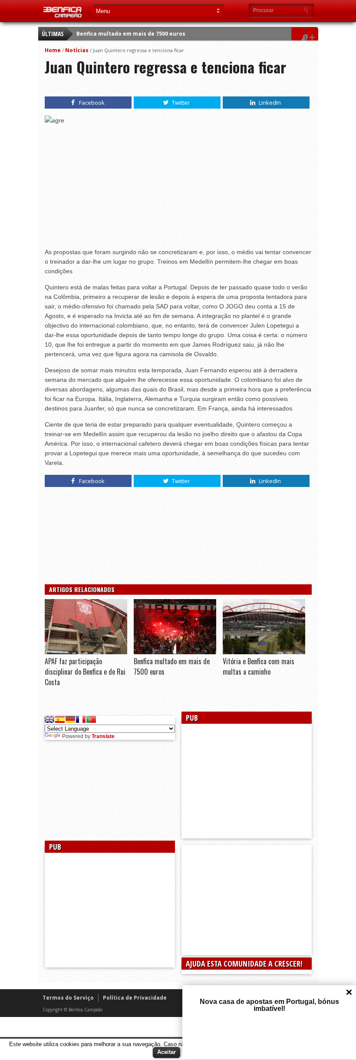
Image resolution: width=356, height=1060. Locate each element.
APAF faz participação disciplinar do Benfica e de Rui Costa (85, 671)
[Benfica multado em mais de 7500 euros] (175, 652)
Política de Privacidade (135, 997)
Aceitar (166, 1052)
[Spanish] (60, 719)
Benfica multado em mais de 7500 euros (130, 33)
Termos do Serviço (68, 997)
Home (53, 50)
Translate (103, 736)
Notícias (77, 50)
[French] (81, 719)
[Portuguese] (91, 719)
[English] (49, 719)
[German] (70, 719)
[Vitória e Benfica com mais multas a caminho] (264, 652)
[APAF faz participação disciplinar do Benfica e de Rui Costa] (86, 652)
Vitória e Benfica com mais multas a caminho (258, 666)
